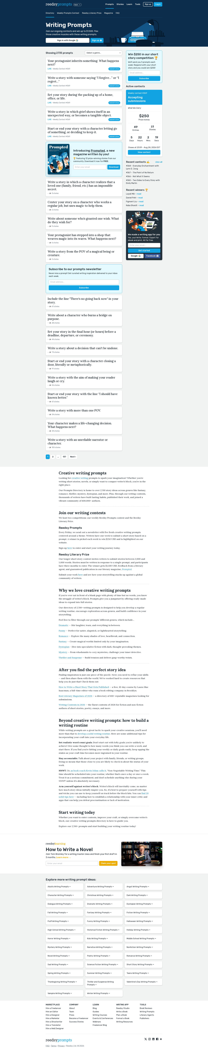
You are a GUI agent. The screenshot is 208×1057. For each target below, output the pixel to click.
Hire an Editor (52, 1011)
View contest (144, 152)
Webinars (97, 1022)
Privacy (61, 1046)
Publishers (144, 1018)
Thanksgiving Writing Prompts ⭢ (62, 982)
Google (134, 256)
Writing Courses (100, 1015)
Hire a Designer (52, 1015)
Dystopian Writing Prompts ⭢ (140, 904)
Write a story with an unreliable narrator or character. (78, 441)
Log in (158, 4)
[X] (145, 1039)
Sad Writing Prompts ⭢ (58, 964)
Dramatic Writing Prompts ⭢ (99, 904)
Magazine (108, 13)
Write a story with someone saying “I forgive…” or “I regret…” (83, 79)
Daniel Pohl (131, 198)
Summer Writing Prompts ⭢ (99, 973)
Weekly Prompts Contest (68, 13)
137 (64, 457)
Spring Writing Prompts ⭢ (59, 973)
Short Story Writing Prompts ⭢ (140, 964)
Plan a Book (121, 1015)
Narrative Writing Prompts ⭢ (100, 947)
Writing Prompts (147, 1011)
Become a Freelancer (78, 1018)
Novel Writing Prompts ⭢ (59, 956)
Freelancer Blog (100, 1025)
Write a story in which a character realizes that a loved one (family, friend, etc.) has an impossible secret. (81, 185)
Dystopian (64, 646)
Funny (62, 630)
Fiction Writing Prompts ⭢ (138, 912)
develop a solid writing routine (94, 733)
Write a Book (121, 1011)
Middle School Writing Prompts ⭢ (141, 938)
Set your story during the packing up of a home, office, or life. (80, 96)
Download (113, 167)
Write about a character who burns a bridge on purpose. (80, 317)
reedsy (59, 4)
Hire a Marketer (52, 1018)
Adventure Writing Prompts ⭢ (100, 886)
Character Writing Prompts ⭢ (61, 895)
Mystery (63, 652)
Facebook (151, 256)
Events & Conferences (103, 1018)
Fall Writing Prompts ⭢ (58, 912)
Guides (96, 1011)
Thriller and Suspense (70, 657)
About (72, 1008)
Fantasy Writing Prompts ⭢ (99, 912)
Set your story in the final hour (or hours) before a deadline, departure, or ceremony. (82, 333)
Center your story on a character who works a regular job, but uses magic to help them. (79, 204)
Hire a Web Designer (55, 1028)
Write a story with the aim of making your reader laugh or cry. (81, 379)
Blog (95, 1008)
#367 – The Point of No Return (140, 172)
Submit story (114, 69)
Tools (137, 4)
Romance (63, 636)
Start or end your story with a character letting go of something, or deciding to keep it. (82, 130)
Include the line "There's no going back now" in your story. (83, 300)
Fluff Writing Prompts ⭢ (58, 921)
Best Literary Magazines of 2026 (75, 696)
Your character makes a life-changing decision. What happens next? (80, 425)
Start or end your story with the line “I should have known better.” (83, 395)
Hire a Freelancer (53, 1008)
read (139, 194)
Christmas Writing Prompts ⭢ (100, 895)
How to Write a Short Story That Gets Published (84, 687)
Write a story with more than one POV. (74, 410)
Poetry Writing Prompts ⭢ (98, 956)
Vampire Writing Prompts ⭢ (60, 993)
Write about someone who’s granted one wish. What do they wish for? (83, 220)
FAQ (117, 13)
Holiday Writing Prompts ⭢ (138, 930)
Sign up (148, 4)
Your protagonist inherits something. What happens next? (83, 62)
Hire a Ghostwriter (54, 1022)
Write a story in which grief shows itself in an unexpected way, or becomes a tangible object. (79, 113)
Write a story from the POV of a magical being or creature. (81, 253)
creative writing (80, 478)
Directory (50, 13)
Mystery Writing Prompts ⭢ (60, 947)
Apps (76, 5)
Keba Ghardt (131, 205)
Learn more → (63, 857)
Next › (73, 457)
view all (158, 162)
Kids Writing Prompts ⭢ (97, 938)
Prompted (98, 150)
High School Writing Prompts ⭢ (61, 930)
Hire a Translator (53, 1025)
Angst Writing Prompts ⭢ (138, 886)
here (69, 548)
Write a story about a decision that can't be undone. (83, 348)
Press (71, 1015)
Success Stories (76, 1022)
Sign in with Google (66, 40)
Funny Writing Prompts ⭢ (98, 921)
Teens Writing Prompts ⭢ (138, 973)
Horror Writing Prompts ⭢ (59, 938)
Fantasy (63, 641)
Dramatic (63, 625)
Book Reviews (146, 1008)
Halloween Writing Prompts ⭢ (140, 921)
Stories (120, 4)
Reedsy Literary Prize (91, 13)
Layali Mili (130, 194)
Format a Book (122, 1018)
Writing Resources (124, 1022)
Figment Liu (131, 201)
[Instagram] (149, 1039)
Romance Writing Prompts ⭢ (139, 956)
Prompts (109, 4)
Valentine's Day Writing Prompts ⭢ (142, 982)
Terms (53, 1046)
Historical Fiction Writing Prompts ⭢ (103, 930)
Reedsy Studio (122, 1008)
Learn (129, 4)
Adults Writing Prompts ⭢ (59, 886)
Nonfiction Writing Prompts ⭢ (140, 947)
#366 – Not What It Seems (138, 176)
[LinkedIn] (153, 1039)
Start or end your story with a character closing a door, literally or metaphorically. (82, 363)
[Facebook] (157, 1039)
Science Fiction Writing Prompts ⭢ (102, 964)
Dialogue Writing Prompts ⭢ (60, 904)
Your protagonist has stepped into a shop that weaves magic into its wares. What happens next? (82, 237)
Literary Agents (147, 1015)
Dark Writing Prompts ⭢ (137, 895)
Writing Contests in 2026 (72, 704)
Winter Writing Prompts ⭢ (98, 993)
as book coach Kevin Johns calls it (88, 770)
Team (71, 1011)
